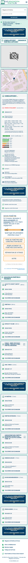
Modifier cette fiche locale (11, 204)
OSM (26, 91)
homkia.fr (7, 168)
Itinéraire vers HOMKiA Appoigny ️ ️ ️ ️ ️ (13, 165)
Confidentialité (8, 268)
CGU (5, 268)
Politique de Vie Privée (10, 549)
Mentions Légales (9, 547)
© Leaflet (21, 91)
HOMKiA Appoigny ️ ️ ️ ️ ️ (8, 25)
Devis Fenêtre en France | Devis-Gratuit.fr (14, 553)
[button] (14, 79)
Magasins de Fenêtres (8, 23)
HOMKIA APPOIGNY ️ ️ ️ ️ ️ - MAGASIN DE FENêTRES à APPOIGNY (15, 41)
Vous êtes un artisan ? (21, 269)
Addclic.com (16, 561)
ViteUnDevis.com (21, 268)
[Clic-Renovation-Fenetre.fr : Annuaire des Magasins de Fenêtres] (10, 2)
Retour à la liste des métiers (14, 264)
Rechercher (14, 17)
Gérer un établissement (10, 544)
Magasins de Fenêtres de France (12, 540)
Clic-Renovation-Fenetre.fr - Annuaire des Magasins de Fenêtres (16, 558)
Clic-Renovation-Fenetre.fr (9, 22)
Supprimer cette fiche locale (11, 208)
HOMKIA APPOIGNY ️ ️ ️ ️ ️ (11, 96)
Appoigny (17, 23)
